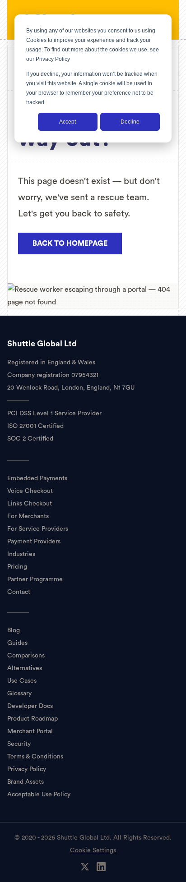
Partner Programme (35, 579)
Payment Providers (33, 541)
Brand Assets (25, 782)
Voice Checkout (30, 491)
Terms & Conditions (35, 756)
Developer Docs (30, 706)
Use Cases (22, 681)
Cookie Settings (93, 850)
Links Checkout (29, 504)
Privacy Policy (53, 59)
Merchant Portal (30, 731)
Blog (13, 630)
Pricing (17, 567)
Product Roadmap (32, 719)
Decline (130, 122)
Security (19, 744)
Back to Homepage (70, 243)
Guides (17, 643)
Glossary (19, 693)
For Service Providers (37, 529)
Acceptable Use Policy (38, 794)
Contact (18, 592)
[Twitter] (84, 866)
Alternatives (24, 668)
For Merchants (28, 516)
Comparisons (26, 655)
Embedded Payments (37, 478)
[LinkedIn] (101, 866)
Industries (21, 554)
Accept (67, 122)
